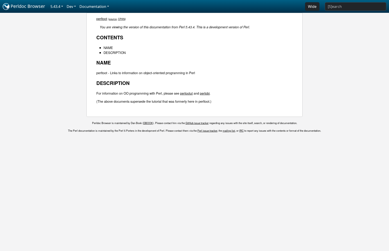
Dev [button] (70, 6)
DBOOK (148, 123)
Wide (312, 6)
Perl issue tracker (207, 130)
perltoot (101, 18)
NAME (108, 47)
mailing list (229, 130)
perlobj (205, 93)
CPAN (121, 19)
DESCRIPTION (115, 52)
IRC (241, 130)
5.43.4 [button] (55, 6)
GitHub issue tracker (197, 123)
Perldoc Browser (27, 6)
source (113, 19)
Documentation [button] (92, 6)
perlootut (186, 93)
